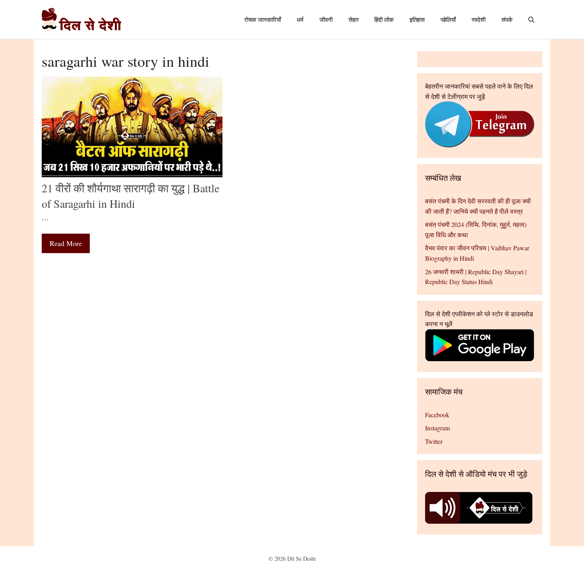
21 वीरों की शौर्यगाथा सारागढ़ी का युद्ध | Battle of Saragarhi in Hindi (130, 195)
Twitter (434, 441)
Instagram (437, 428)
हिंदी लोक (384, 19)
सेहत (353, 19)
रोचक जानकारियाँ (262, 19)
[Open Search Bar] (531, 19)
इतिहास (417, 19)
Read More (66, 243)
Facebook (437, 414)
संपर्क (506, 19)
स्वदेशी (478, 19)
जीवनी (326, 19)
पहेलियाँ (448, 19)
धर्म (300, 19)
